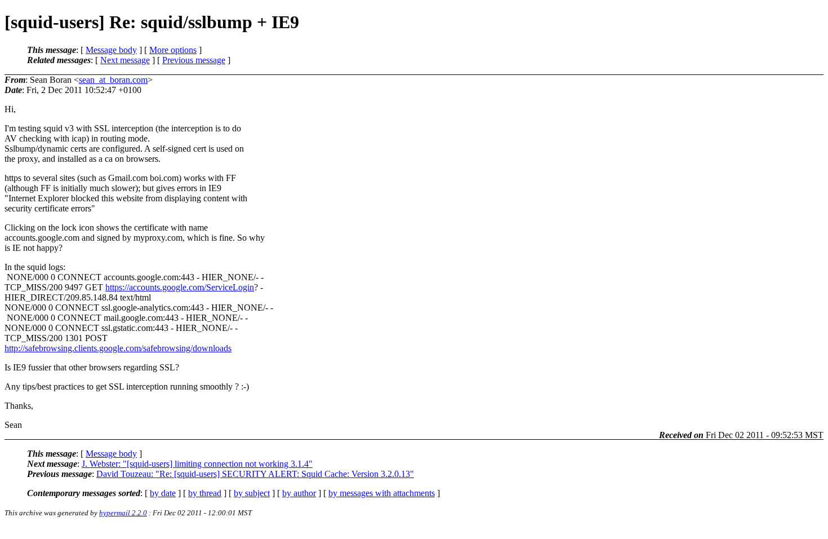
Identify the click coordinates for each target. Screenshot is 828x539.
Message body (111, 50)
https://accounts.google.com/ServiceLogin (179, 287)
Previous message (193, 60)
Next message (125, 60)
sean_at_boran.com (113, 80)
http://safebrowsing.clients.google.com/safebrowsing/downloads (118, 348)
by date (163, 493)
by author (299, 493)
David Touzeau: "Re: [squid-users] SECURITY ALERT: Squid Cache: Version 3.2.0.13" (255, 474)
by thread (204, 493)
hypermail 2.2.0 (123, 513)
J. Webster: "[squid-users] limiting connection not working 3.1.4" (197, 464)
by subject (252, 493)
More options (173, 50)
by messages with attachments (381, 493)
